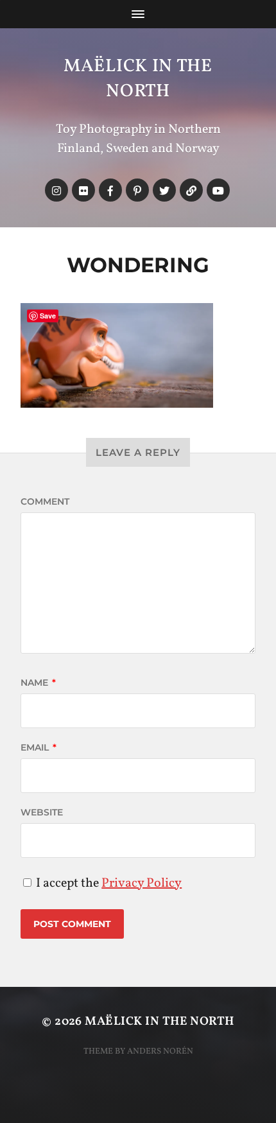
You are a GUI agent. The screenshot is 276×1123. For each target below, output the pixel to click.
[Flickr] (83, 190)
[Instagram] (56, 190)
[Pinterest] (137, 190)
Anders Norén (160, 1051)
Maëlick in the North (138, 79)
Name (38, 682)
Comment (45, 501)
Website (42, 812)
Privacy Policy (141, 883)
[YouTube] (218, 190)
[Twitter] (164, 190)
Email (38, 747)
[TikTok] (191, 190)
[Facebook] (110, 190)
